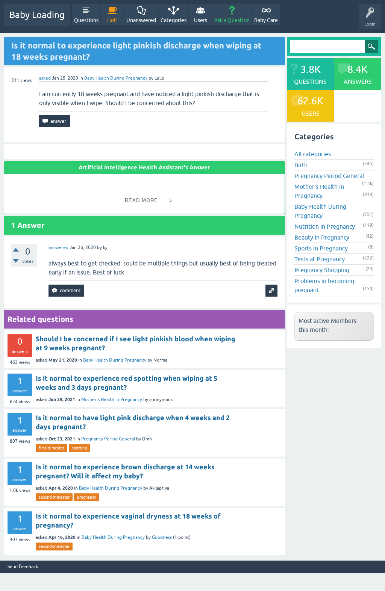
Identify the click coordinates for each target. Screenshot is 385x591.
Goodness (162, 537)
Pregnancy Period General (108, 439)
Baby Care (266, 20)
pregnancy (86, 497)
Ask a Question (232, 20)
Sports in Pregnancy (321, 248)
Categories (173, 20)
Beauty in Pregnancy (321, 237)
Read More (141, 200)
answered (58, 247)
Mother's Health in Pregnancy (111, 399)
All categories (312, 154)
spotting (79, 448)
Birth (301, 164)
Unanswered (141, 20)
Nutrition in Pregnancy (324, 226)
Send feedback (23, 566)
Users (200, 20)
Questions (86, 20)
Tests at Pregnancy (319, 259)
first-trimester (51, 448)
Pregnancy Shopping (321, 270)
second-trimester (54, 497)
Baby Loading (37, 15)
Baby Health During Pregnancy (115, 78)
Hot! (112, 20)
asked (45, 78)
